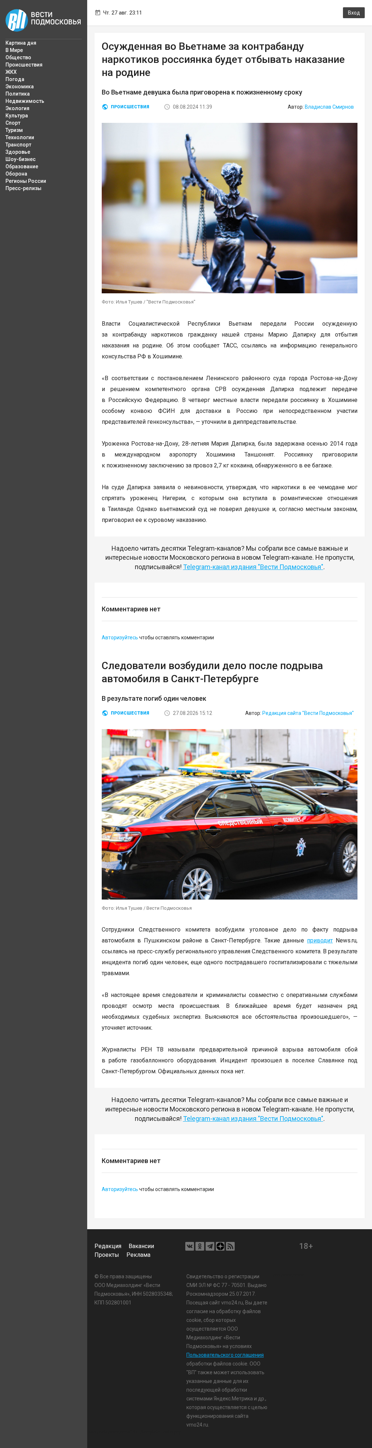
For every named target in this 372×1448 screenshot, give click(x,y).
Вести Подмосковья (43, 20)
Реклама (138, 1254)
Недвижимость (24, 101)
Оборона (16, 174)
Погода (14, 79)
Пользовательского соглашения (225, 1355)
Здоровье (17, 152)
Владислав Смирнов (329, 107)
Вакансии (141, 1246)
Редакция (107, 1246)
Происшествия (24, 65)
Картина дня (20, 43)
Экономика (19, 86)
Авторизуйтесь (120, 637)
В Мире (14, 50)
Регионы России (25, 181)
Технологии (19, 137)
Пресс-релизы (23, 188)
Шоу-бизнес (20, 159)
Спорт (12, 123)
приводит (320, 940)
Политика (17, 94)
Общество (18, 57)
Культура (16, 115)
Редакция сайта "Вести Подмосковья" (308, 713)
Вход (354, 13)
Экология (17, 108)
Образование (21, 166)
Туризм (14, 130)
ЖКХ (11, 72)
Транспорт (18, 145)
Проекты (106, 1254)
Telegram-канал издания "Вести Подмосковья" (253, 567)
